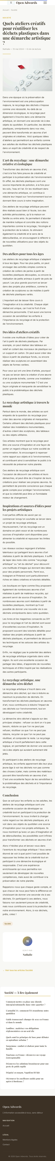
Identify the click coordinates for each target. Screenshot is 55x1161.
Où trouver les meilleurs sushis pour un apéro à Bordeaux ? (24, 1080)
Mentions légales (10, 1140)
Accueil (6, 10)
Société (14, 10)
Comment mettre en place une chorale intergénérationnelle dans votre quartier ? (25, 1003)
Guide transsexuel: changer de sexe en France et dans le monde (27, 1021)
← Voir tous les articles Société (18, 970)
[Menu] (45, 3)
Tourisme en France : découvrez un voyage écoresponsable (26, 1056)
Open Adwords (26, 3)
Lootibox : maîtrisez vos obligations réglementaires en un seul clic (22, 1029)
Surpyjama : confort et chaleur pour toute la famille (26, 1047)
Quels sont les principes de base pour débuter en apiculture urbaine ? (27, 1038)
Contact (6, 1144)
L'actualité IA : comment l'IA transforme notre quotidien (27, 1012)
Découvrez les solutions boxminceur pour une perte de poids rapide (27, 1065)
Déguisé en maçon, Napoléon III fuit (23, 1072)
